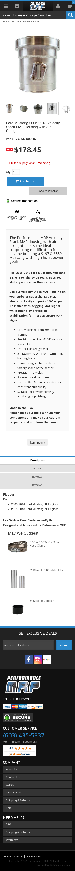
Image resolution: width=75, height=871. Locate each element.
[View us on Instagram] (38, 659)
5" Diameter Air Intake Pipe (47, 570)
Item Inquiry (37, 442)
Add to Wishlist (48, 191)
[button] (37, 15)
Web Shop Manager (60, 865)
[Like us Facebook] (29, 659)
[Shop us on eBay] (47, 659)
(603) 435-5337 (23, 735)
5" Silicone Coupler (42, 601)
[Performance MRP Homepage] (38, 6)
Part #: (10, 138)
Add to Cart (28, 181)
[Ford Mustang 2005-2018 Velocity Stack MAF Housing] (37, 61)
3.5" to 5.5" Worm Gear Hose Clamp (44, 543)
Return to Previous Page (25, 21)
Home (6, 21)
